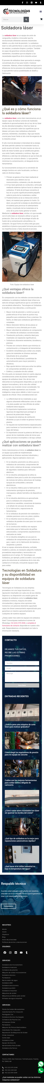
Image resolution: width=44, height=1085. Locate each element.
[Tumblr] (26, 952)
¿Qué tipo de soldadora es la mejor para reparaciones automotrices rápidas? (22, 839)
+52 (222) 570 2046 (17, 623)
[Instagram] (10, 952)
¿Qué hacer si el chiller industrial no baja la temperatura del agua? (20, 867)
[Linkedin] (15, 952)
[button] (40, 11)
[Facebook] (5, 952)
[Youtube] (21, 952)
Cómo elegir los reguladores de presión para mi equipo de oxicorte (21, 753)
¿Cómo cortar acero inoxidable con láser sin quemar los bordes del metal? (22, 811)
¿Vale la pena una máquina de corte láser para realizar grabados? (20, 725)
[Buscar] (26, 19)
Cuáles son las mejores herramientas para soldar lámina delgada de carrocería (21, 782)
